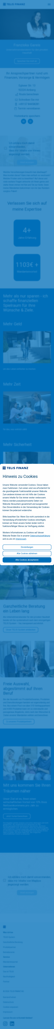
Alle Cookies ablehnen (27, 553)
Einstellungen (27, 547)
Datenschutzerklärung (40, 535)
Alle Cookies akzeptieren (27, 560)
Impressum (21, 539)
